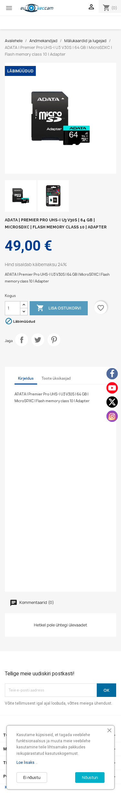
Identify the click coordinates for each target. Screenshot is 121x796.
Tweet (37, 339)
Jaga (21, 339)
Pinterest (53, 339)
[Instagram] (112, 416)
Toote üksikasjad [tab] (56, 378)
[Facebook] (112, 373)
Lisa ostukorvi (58, 308)
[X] (112, 402)
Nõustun (90, 777)
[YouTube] (112, 387)
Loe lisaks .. (26, 762)
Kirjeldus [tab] (26, 378)
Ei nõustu (31, 777)
